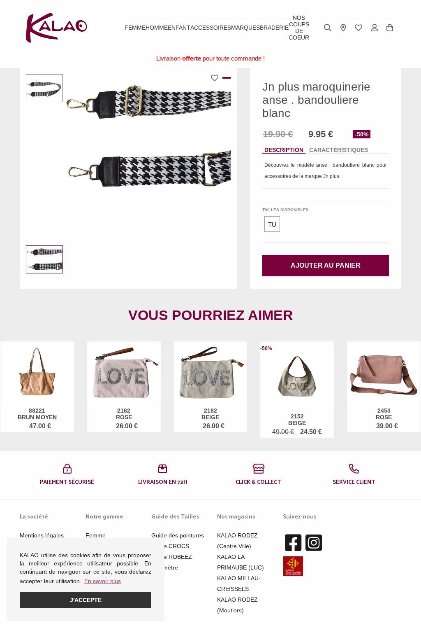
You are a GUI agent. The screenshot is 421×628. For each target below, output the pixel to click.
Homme (157, 27)
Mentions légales (42, 535)
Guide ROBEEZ (171, 556)
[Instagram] (313, 543)
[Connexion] (374, 27)
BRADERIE (274, 27)
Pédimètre (164, 567)
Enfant (179, 27)
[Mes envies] (358, 27)
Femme (135, 27)
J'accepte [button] (86, 600)
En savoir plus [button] (102, 581)
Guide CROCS (170, 546)
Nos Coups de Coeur (299, 27)
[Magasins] (343, 27)
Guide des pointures (177, 535)
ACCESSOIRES (210, 27)
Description (283, 150)
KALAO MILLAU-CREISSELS (239, 583)
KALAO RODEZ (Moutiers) (237, 605)
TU (272, 224)
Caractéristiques (338, 150)
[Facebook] (293, 543)
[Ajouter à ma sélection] (216, 78)
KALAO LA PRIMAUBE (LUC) (240, 562)
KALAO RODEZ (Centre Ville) (237, 540)
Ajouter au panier (326, 265)
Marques (245, 27)
